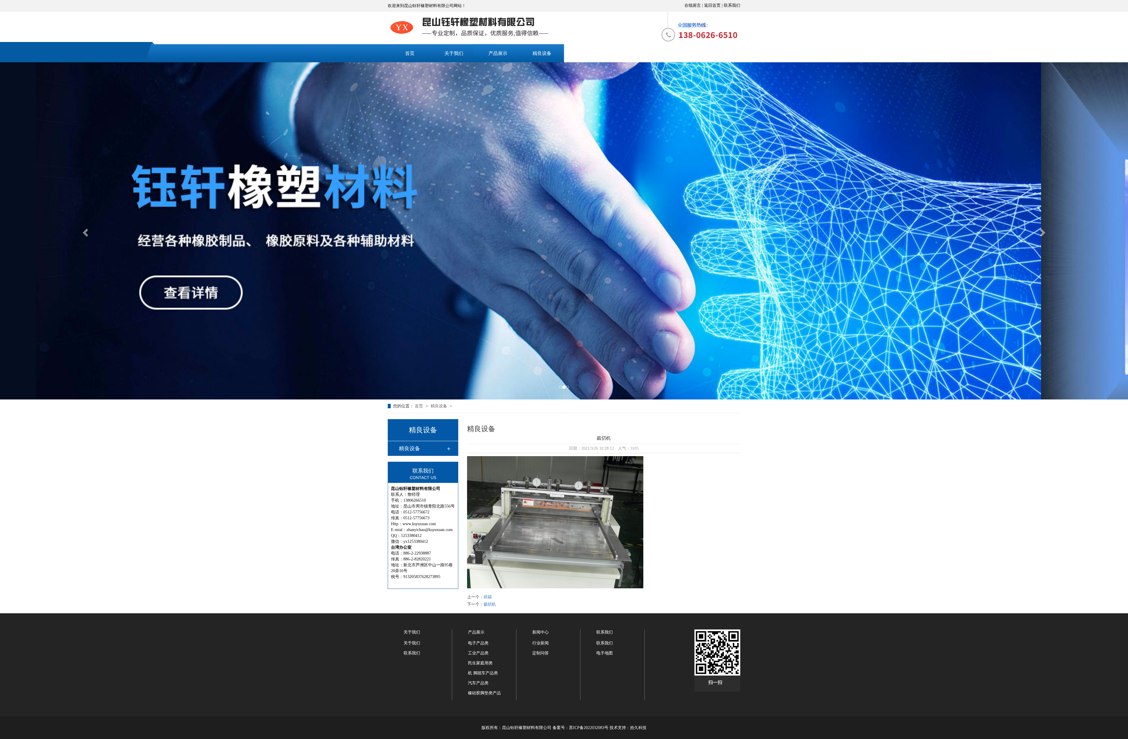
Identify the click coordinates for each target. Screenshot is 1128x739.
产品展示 (498, 53)
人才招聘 (674, 53)
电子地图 (604, 653)
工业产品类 (478, 653)
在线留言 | (694, 5)
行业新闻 (540, 643)
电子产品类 (478, 643)
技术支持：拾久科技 (628, 727)
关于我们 (453, 53)
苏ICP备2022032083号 (588, 727)
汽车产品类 (478, 683)
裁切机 (490, 604)
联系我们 (732, 5)
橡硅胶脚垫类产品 (484, 693)
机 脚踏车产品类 (483, 673)
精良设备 (542, 53)
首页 (409, 53)
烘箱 (488, 597)
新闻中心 (586, 53)
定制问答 (540, 653)
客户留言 (630, 53)
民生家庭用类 (480, 663)
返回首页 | (714, 5)
